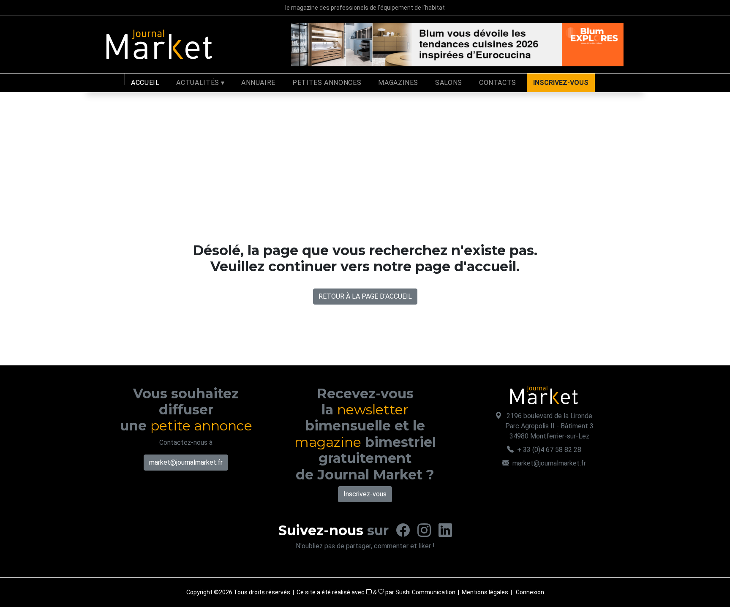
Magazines (398, 83)
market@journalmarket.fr (186, 462)
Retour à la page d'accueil (365, 296)
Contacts (497, 83)
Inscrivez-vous (365, 494)
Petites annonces (326, 83)
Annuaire (258, 83)
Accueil (145, 83)
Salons (448, 83)
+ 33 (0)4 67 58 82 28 (549, 450)
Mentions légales (485, 592)
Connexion (530, 592)
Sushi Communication (425, 592)
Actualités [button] (197, 83)
